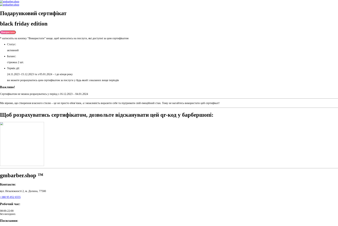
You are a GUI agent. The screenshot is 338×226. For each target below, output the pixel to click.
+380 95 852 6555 (10, 197)
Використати (8, 32)
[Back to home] (9, 1)
